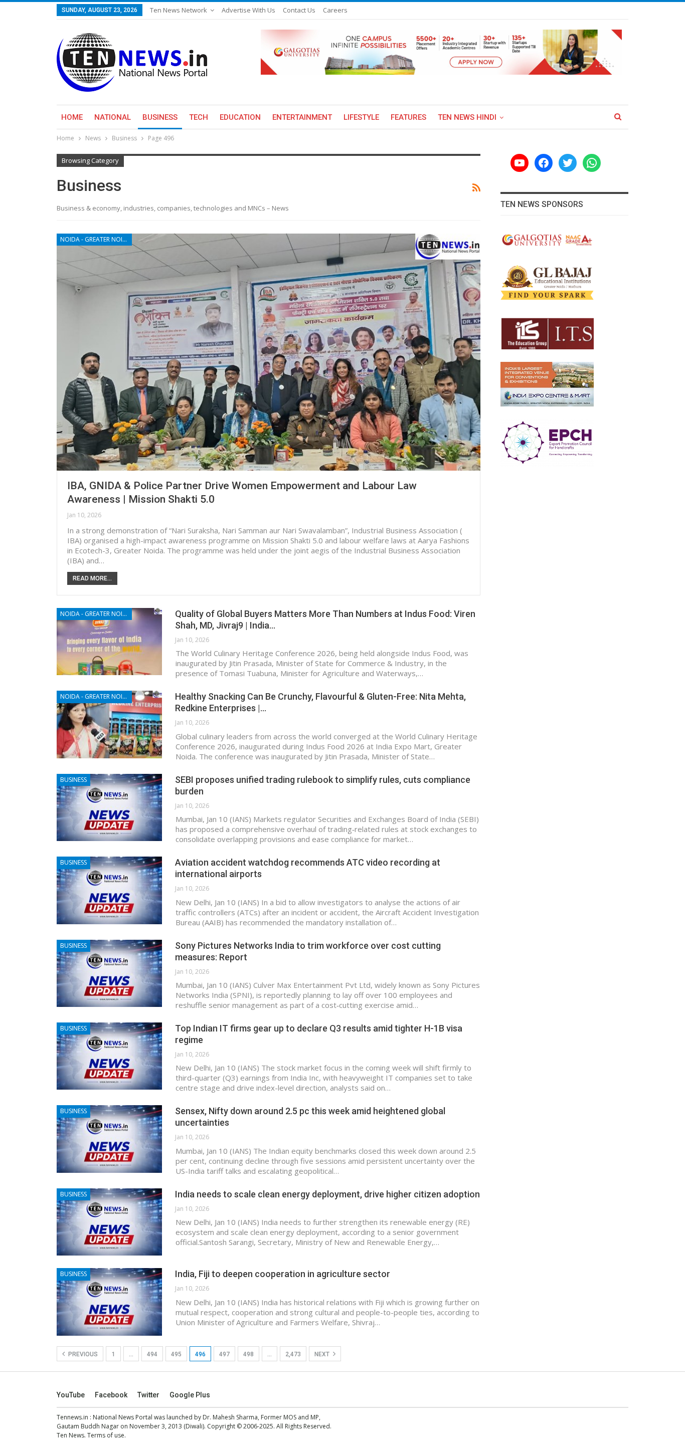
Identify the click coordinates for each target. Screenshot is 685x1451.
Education (240, 117)
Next (322, 1354)
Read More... (92, 578)
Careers (335, 10)
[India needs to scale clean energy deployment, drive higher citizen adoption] (109, 1222)
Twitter (148, 1395)
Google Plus (189, 1395)
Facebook (111, 1395)
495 (176, 1354)
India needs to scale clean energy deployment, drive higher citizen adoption (327, 1194)
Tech (198, 117)
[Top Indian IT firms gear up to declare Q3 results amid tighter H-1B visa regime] (109, 1056)
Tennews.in (72, 1417)
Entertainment (302, 117)
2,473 (293, 1354)
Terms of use (105, 1435)
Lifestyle (361, 117)
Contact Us (299, 10)
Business (160, 117)
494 (152, 1354)
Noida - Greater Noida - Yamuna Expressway (96, 239)
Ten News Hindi (467, 117)
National (112, 117)
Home (72, 117)
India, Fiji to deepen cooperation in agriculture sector (282, 1274)
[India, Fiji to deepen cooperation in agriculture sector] (109, 1301)
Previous (82, 1354)
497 (224, 1354)
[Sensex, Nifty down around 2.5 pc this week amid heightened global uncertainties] (109, 1138)
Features (408, 117)
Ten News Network (178, 10)
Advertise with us (248, 10)
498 (248, 1354)
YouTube (71, 1395)
